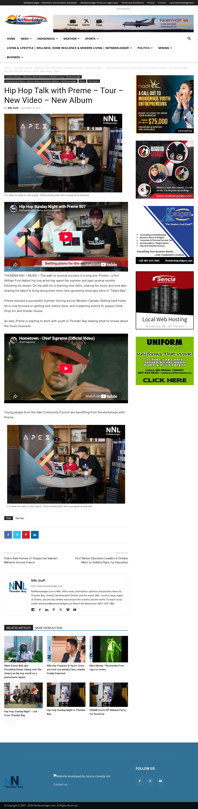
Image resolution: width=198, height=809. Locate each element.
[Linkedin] (35, 535)
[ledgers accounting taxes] (165, 235)
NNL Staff (13, 107)
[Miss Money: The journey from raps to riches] (109, 649)
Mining (163, 48)
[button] (189, 39)
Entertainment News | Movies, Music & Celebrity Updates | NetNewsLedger (147, 67)
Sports (90, 38)
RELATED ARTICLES (19, 628)
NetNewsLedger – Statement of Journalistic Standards (50, 2)
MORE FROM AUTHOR (48, 628)
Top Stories (93, 81)
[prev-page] (6, 723)
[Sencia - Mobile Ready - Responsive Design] (165, 300)
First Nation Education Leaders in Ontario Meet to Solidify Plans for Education (101, 560)
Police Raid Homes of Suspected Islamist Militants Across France (31, 560)
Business (13, 57)
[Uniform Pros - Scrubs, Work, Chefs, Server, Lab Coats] (165, 361)
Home (11, 38)
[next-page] (12, 723)
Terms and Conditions (133, 2)
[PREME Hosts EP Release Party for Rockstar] (109, 695)
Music (82, 81)
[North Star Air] (123, 23)
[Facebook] (8, 535)
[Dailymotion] (34, 610)
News (25, 38)
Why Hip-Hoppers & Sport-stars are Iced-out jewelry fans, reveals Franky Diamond (66, 669)
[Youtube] (76, 610)
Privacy (150, 2)
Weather (70, 38)
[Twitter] (17, 535)
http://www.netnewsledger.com (47, 586)
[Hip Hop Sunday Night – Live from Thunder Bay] (23, 695)
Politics (143, 48)
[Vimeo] (69, 610)
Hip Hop (19, 518)
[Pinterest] (26, 535)
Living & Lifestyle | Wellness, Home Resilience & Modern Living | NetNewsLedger (68, 48)
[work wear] (165, 170)
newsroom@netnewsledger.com (89, 784)
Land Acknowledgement (182, 2)
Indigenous (46, 38)
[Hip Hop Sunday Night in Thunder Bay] (66, 695)
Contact (162, 2)
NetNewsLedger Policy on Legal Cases (99, 2)
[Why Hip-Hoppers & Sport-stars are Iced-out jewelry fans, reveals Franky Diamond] (66, 649)
